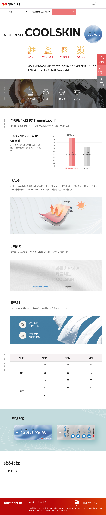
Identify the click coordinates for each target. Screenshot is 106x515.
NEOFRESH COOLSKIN (40, 11)
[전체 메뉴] (102, 4)
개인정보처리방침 (41, 502)
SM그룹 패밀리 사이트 (89, 503)
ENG (93, 4)
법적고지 (31, 502)
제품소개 (12, 11)
